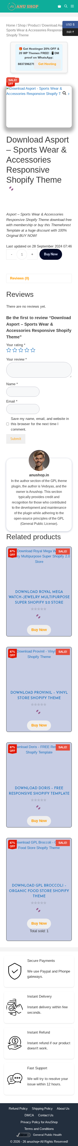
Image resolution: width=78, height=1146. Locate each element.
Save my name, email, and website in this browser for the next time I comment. (40, 424)
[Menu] (73, 6)
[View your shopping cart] (59, 6)
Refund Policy (18, 1108)
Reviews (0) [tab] (19, 278)
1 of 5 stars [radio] (8, 350)
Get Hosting (47, 64)
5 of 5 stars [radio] (32, 350)
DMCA (29, 1115)
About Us (63, 1108)
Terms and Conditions (39, 1129)
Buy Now (50, 254)
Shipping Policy (42, 1108)
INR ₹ (68, 32)
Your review (16, 359)
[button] (66, 6)
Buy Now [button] (39, 630)
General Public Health (47, 1134)
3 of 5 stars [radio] (20, 350)
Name (12, 384)
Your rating (15, 345)
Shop (22, 25)
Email (11, 401)
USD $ (68, 24)
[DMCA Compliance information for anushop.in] (23, 1134)
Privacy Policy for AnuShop (39, 1122)
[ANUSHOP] (23, 6)
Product (34, 25)
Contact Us (45, 1115)
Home (10, 25)
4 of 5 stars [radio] (26, 350)
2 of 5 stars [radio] (14, 350)
